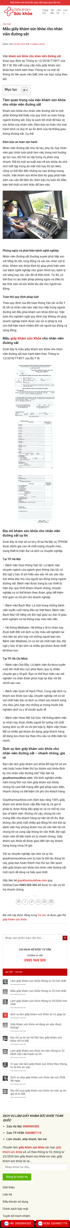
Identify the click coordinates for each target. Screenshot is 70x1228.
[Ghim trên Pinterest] (45, 902)
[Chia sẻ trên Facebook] (25, 902)
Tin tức (52, 11)
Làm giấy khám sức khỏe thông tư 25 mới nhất (38, 981)
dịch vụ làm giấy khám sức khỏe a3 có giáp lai (38, 1014)
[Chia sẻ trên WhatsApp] (19, 902)
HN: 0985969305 (20, 1223)
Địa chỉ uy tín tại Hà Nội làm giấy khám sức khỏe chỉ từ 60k (36, 1039)
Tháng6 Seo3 (37, 44)
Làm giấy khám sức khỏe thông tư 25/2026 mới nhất (38, 1002)
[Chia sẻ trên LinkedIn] (51, 902)
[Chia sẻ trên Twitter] (32, 902)
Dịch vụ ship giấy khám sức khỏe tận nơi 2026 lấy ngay (37, 1079)
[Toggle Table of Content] (23, 90)
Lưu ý (65, 11)
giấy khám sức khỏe (25, 338)
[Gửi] (65, 938)
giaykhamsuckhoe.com (32, 880)
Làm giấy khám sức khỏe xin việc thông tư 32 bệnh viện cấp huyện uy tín (37, 1052)
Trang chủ (45, 11)
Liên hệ (59, 11)
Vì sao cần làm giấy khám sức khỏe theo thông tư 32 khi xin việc (38, 1065)
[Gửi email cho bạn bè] (38, 902)
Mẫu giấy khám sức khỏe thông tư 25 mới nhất (38, 991)
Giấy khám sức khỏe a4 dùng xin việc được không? (36, 1026)
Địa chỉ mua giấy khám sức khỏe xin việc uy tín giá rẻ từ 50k (38, 1092)
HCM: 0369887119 (55, 1223)
